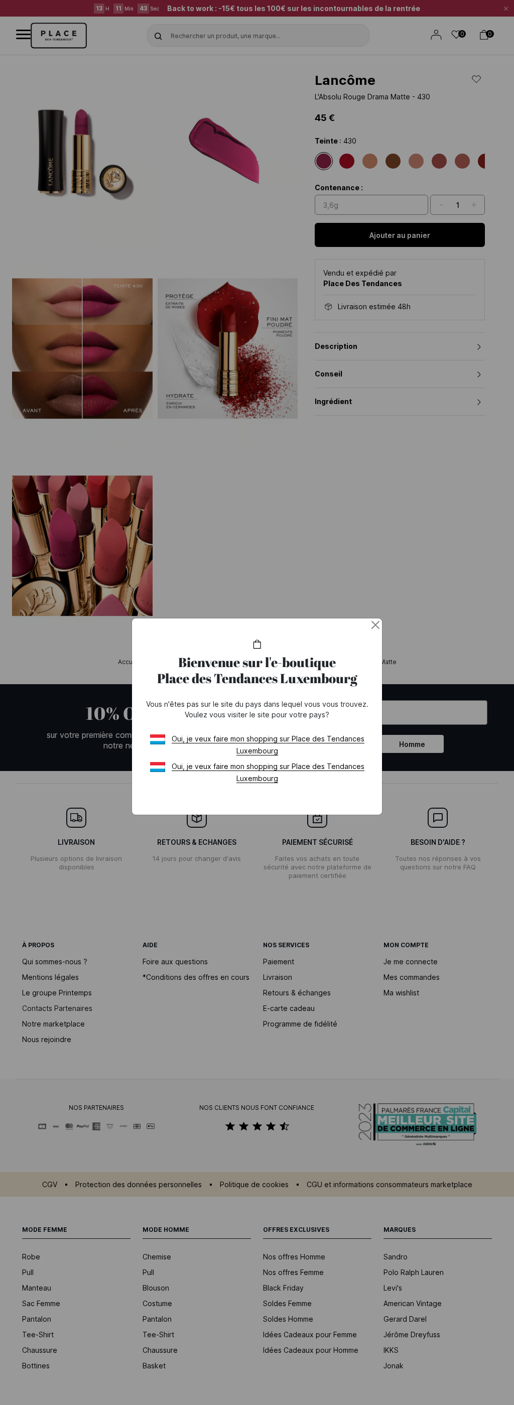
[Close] (375, 625)
